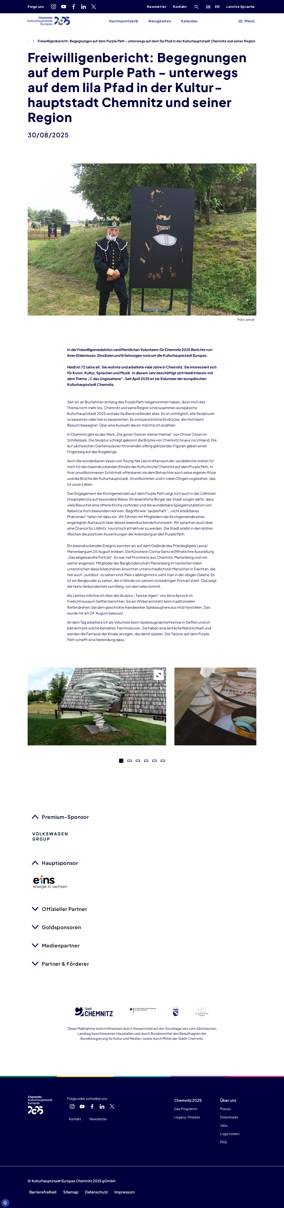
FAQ (223, 1142)
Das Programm (186, 1109)
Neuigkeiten (159, 21)
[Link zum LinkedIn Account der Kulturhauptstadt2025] (84, 7)
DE (209, 6)
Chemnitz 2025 (188, 1100)
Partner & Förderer (65, 964)
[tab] (121, 761)
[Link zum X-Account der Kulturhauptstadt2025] (94, 7)
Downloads (229, 1117)
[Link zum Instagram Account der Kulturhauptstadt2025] (54, 7)
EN (218, 6)
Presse (225, 1109)
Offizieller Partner (64, 909)
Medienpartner (61, 945)
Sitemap (70, 1192)
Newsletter (156, 6)
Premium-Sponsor (65, 817)
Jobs (223, 1125)
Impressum (124, 1192)
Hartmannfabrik (123, 21)
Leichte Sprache (240, 6)
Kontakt (180, 6)
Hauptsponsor (60, 863)
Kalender (189, 21)
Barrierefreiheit (43, 1192)
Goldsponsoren (61, 927)
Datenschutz (96, 1192)
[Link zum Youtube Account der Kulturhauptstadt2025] (64, 7)
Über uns (228, 1100)
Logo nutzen (230, 1133)
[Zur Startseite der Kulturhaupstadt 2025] (49, 21)
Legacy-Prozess (187, 1117)
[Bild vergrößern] (97, 742)
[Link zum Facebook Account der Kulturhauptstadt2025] (74, 7)
